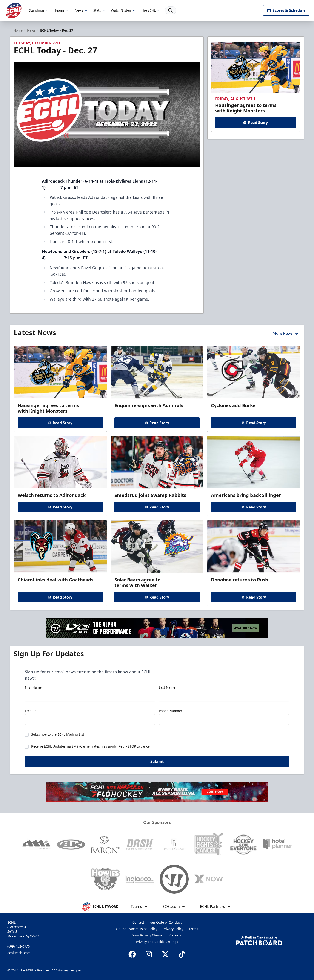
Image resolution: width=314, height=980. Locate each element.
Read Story (258, 122)
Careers (175, 935)
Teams (60, 10)
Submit (157, 761)
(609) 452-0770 (18, 946)
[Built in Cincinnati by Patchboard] (259, 940)
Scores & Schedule (289, 10)
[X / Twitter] (165, 954)
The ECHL (148, 10)
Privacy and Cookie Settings (157, 941)
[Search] (170, 10)
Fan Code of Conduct (166, 922)
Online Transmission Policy (136, 929)
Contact (138, 922)
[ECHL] (14, 10)
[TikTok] (181, 954)
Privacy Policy (173, 929)
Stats (97, 10)
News (79, 10)
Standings (37, 10)
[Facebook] (132, 954)
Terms (193, 929)
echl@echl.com (19, 953)
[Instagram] (148, 954)
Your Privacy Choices (148, 935)
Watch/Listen (121, 10)
